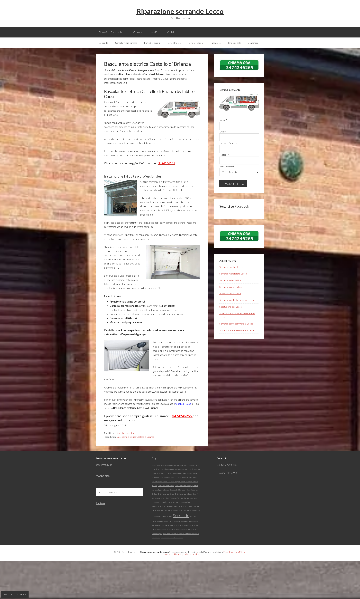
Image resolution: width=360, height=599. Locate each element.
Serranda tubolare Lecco (231, 267)
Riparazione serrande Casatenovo (162, 506)
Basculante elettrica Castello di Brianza (135, 436)
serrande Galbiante (163, 521)
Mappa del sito (192, 554)
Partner (100, 503)
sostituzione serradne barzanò (168, 525)
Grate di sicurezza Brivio (191, 465)
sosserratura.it (104, 464)
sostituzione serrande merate (161, 529)
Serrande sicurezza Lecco (231, 286)
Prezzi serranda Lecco (230, 293)
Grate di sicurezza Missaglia (184, 486)
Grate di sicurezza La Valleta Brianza (180, 477)
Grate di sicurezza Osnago (166, 494)
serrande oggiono (175, 521)
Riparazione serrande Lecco (180, 11)
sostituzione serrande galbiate (188, 525)
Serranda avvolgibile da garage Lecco (237, 300)
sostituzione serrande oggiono (180, 529)
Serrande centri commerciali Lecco (236, 323)
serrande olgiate (186, 521)
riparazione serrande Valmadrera (162, 516)
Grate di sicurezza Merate (166, 486)
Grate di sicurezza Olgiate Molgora (175, 490)
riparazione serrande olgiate (191, 510)
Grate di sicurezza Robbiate (183, 494)
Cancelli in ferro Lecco (159, 465)
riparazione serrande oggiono (172, 510)
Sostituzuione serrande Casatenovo (172, 538)
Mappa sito (103, 475)
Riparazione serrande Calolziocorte (182, 502)
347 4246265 (229, 464)
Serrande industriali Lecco (231, 280)
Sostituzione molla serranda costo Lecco (238, 330)
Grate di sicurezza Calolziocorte (177, 469)
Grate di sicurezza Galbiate (160, 477)
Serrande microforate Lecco (233, 273)
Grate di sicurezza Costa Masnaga (186, 473)
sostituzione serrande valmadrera (173, 534)
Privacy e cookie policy (172, 554)
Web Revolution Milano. (234, 552)
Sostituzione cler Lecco (230, 306)
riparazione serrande (190, 498)
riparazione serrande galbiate (182, 506)
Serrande (181, 515)
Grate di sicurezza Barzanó (174, 465)
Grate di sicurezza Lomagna (171, 481)
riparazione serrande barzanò (161, 502)
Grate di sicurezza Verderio (174, 498)
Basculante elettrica (126, 433)
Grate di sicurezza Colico (167, 473)
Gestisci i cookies (15, 594)
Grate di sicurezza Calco (159, 469)
